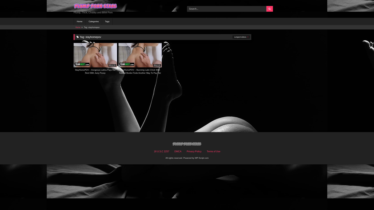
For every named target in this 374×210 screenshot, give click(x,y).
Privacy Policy (194, 151)
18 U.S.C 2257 (161, 151)
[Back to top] (365, 201)
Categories (94, 21)
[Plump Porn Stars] (95, 6)
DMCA (177, 151)
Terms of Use (213, 151)
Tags (107, 21)
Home (79, 21)
